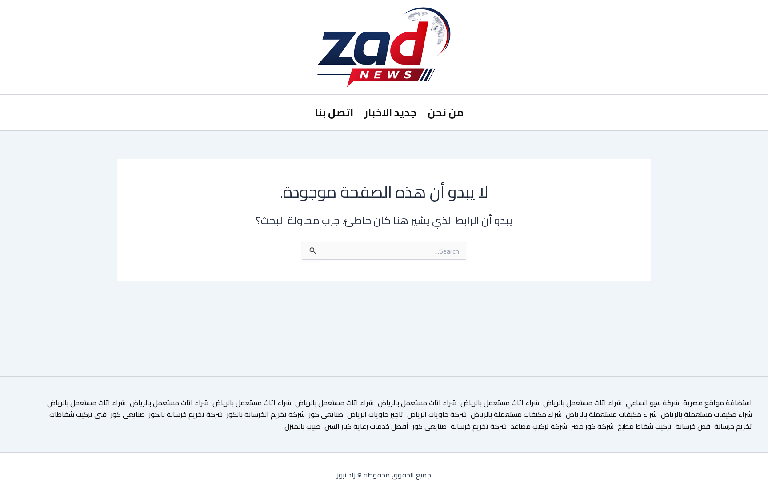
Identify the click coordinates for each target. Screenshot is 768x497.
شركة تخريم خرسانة (479, 426)
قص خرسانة (693, 426)
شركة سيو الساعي (652, 402)
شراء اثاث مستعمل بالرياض (582, 402)
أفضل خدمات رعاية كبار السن (366, 426)
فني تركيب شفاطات (78, 414)
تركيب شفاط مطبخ (645, 426)
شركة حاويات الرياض (437, 414)
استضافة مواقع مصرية (717, 402)
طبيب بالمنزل (302, 426)
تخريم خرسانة (733, 426)
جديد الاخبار (390, 112)
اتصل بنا (334, 112)
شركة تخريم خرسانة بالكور (186, 414)
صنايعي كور (326, 414)
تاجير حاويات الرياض (375, 414)
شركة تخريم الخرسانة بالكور (266, 414)
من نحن (446, 112)
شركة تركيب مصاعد (539, 426)
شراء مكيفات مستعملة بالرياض (706, 414)
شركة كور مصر (592, 426)
